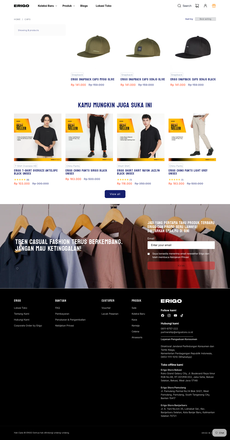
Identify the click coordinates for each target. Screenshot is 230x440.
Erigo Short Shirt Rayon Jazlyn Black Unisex (138, 172)
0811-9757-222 (169, 328)
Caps (27, 19)
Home (17, 19)
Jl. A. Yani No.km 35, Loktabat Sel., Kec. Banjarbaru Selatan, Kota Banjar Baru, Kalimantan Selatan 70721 (188, 412)
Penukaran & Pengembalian (70, 319)
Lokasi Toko (20, 307)
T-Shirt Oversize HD (26, 165)
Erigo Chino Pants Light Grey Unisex (188, 172)
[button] (46, 6)
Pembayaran (62, 313)
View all (115, 194)
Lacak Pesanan (110, 313)
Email (151, 238)
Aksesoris (137, 337)
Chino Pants (72, 165)
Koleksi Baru (138, 313)
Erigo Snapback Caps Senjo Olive (143, 79)
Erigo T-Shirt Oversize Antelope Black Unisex (36, 172)
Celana (135, 331)
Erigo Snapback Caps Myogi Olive (92, 79)
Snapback (77, 74)
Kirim (181, 265)
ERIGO (205, 433)
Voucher (106, 307)
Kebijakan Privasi (64, 325)
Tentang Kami (21, 313)
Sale (134, 307)
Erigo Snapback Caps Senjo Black (193, 79)
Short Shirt (123, 165)
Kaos (134, 319)
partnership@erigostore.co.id (177, 332)
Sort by (189, 19)
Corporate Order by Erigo (28, 325)
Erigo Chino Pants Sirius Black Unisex (86, 172)
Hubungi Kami (21, 319)
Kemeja (136, 325)
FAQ (57, 307)
